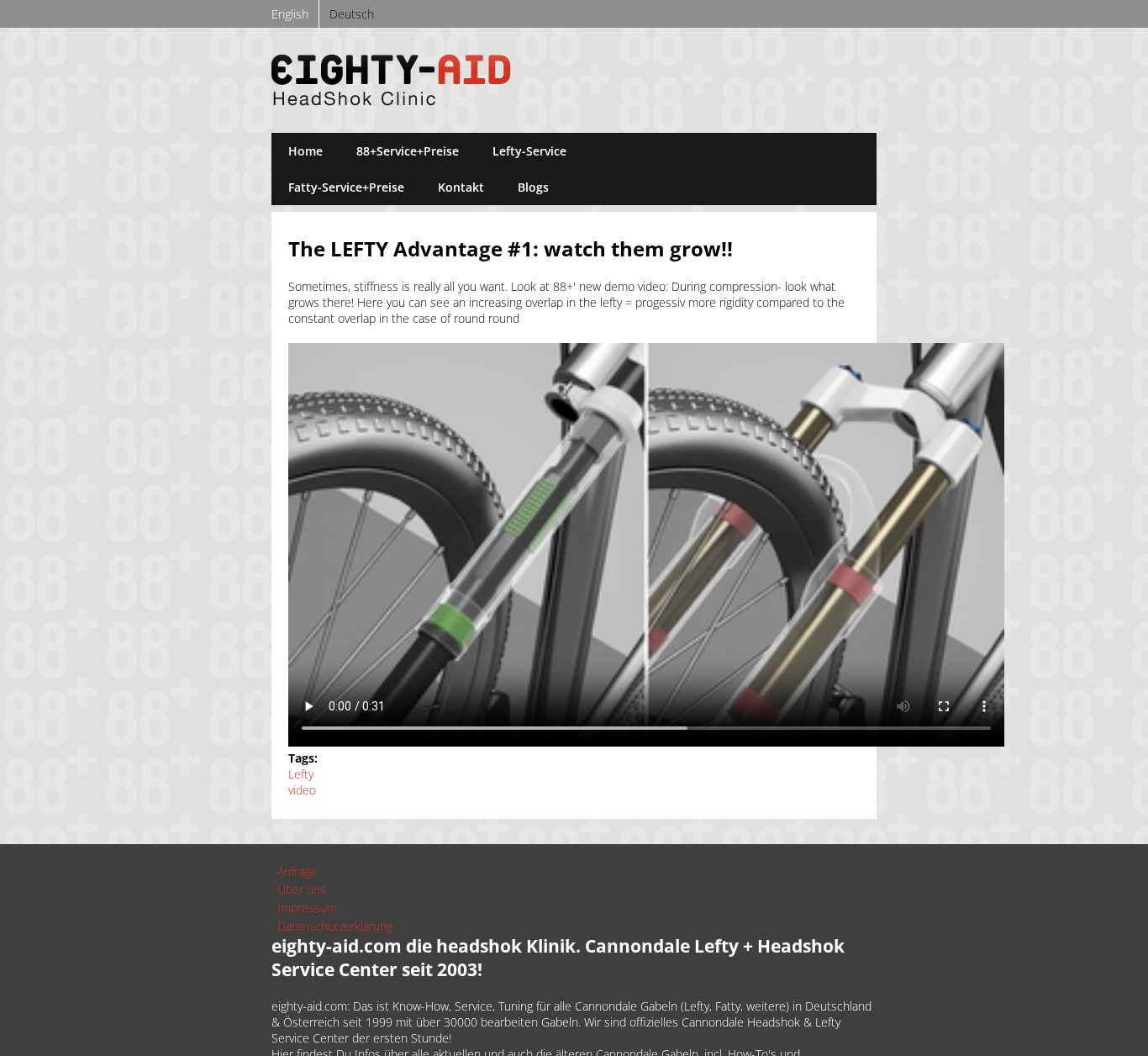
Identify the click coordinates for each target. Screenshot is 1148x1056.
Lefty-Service (529, 151)
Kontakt (461, 187)
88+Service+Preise (407, 151)
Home (305, 151)
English (289, 14)
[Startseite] (390, 101)
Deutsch (351, 14)
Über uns (301, 889)
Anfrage (297, 871)
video (302, 790)
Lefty (300, 774)
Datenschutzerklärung (334, 926)
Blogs (533, 187)
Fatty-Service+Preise (346, 187)
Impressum (307, 908)
